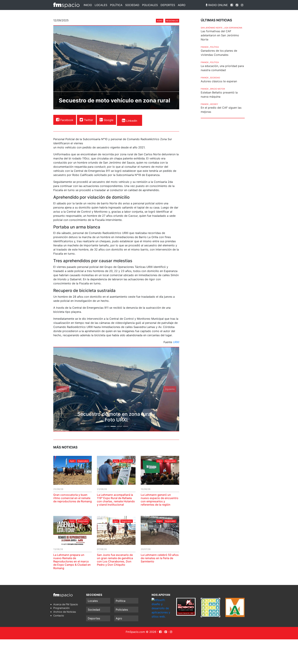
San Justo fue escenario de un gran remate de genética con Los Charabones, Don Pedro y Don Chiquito (115, 560)
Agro (181, 5)
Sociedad (132, 5)
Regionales (172, 20)
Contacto (58, 615)
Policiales (150, 5)
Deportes (168, 5)
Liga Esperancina (233, 28)
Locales (101, 5)
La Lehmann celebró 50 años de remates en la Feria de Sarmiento (160, 558)
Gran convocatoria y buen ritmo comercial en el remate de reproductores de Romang (72, 498)
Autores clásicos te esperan (219, 81)
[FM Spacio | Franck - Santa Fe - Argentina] (66, 5)
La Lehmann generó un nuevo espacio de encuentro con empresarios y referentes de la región (159, 499)
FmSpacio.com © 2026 (141, 632)
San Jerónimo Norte (211, 28)
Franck (204, 47)
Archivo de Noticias (64, 611)
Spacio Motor (217, 89)
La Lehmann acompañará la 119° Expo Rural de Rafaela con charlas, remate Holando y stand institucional (116, 499)
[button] (62, 389)
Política (116, 5)
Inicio (88, 5)
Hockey (214, 104)
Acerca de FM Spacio (65, 604)
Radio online (217, 5)
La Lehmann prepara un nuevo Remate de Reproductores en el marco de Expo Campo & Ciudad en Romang (72, 561)
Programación (61, 607)
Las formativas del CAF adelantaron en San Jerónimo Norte (220, 35)
